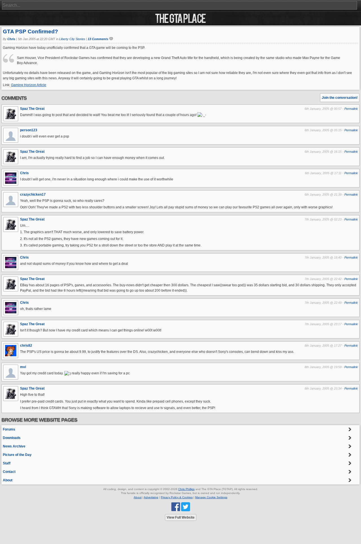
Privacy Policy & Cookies (177, 497)
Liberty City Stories (72, 39)
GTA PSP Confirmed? (30, 31)
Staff (6, 463)
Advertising (151, 497)
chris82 (26, 346)
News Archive (14, 446)
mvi (23, 367)
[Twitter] (185, 506)
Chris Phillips (186, 489)
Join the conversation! (340, 98)
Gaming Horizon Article (28, 85)
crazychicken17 (33, 194)
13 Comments (98, 39)
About (7, 480)
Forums (9, 429)
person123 (28, 130)
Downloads (12, 438)
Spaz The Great (32, 109)
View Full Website (181, 517)
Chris (11, 39)
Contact (9, 472)
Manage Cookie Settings (211, 497)
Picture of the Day (17, 455)
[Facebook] (175, 506)
